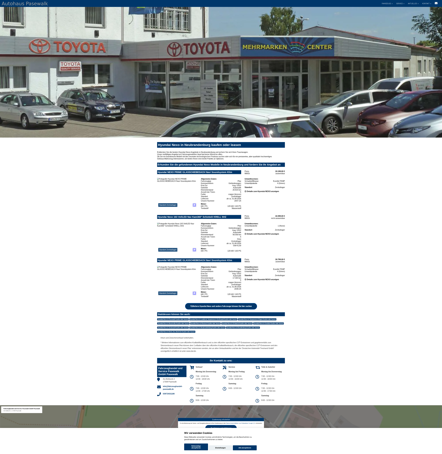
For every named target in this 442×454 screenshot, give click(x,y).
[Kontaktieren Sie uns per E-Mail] (436, 3)
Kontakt (426, 4)
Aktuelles (412, 4)
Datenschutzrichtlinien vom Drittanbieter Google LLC (240, 423)
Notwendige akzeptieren (196, 447)
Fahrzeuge (386, 4)
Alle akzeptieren (244, 448)
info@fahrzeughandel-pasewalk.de (172, 387)
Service (399, 4)
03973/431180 (169, 394)
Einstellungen (220, 448)
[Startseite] (25, 3)
